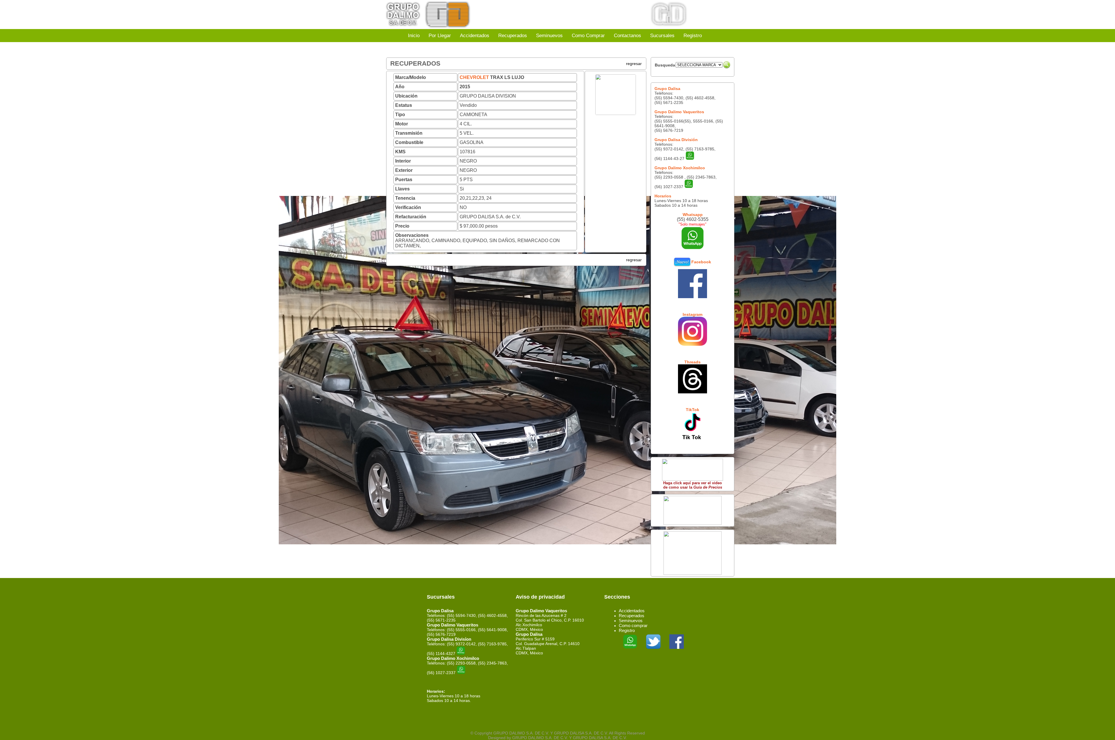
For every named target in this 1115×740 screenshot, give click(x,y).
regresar (634, 63)
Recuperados (512, 35)
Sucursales (662, 35)
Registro (693, 35)
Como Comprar (588, 35)
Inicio (414, 35)
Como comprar (633, 625)
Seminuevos (549, 35)
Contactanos (627, 35)
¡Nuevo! (682, 261)
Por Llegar (440, 35)
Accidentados (474, 35)
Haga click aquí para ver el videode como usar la (692, 485)
